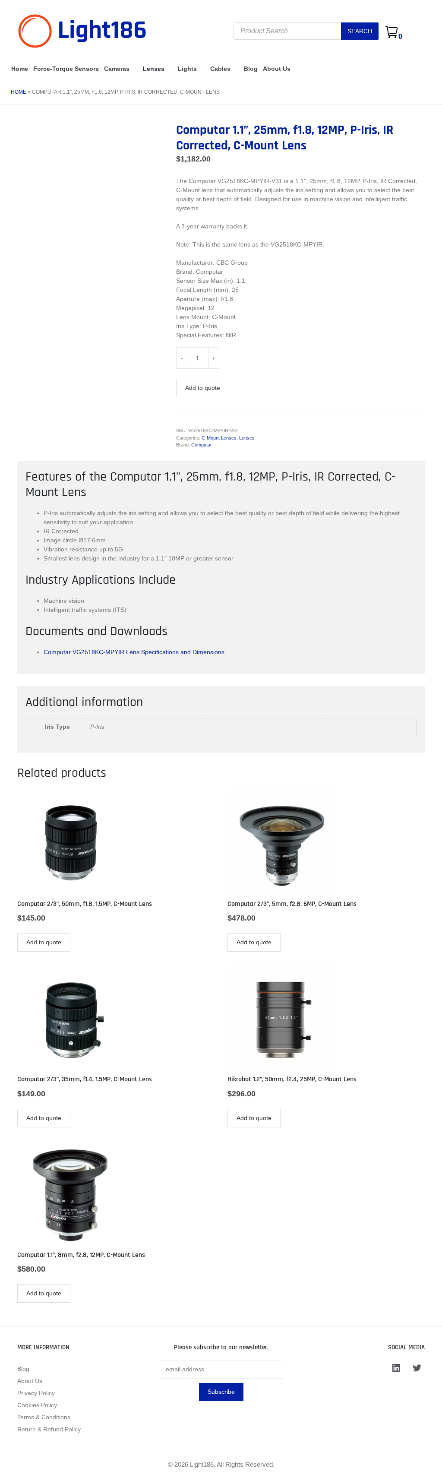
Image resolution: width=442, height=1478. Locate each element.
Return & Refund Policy (49, 1429)
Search (359, 31)
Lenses (153, 68)
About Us (276, 68)
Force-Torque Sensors (66, 68)
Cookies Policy (37, 1405)
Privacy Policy (36, 1392)
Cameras (116, 68)
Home (19, 68)
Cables (220, 68)
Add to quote (202, 387)
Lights (187, 68)
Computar (201, 444)
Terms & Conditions (43, 1417)
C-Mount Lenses (219, 437)
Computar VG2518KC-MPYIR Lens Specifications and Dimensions (134, 652)
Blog (251, 68)
